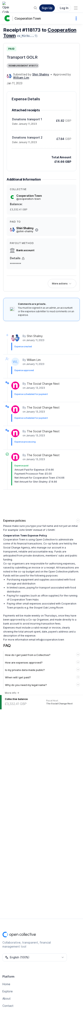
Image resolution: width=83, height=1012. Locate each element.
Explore (7, 991)
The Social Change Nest (43, 383)
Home (6, 984)
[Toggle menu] (75, 8)
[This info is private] (23, 258)
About (6, 998)
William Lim (34, 359)
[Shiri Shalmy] (9, 76)
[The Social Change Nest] (15, 386)
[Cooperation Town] (8, 18)
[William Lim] (15, 362)
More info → (12, 692)
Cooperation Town (28, 18)
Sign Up (47, 8)
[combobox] (34, 957)
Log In (64, 8)
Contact (7, 1005)
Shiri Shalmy (35, 336)
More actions (59, 283)
